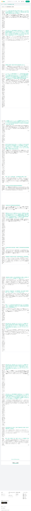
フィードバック (11, 496)
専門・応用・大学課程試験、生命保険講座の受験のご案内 (15, 176)
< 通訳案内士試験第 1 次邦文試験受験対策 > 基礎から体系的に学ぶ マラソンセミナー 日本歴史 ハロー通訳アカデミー (17, 278)
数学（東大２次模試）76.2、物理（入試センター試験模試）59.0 (17, 438)
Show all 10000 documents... (15, 459)
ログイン (27, 1)
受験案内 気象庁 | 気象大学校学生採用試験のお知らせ (15, 64)
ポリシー (17, 495)
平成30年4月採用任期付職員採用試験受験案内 (13, 185)
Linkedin (25, 494)
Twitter (25, 497)
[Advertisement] (15, 114)
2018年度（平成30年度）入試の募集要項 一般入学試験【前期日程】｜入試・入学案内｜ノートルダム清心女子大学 (17, 292)
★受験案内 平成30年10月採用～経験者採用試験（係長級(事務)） (17, 256)
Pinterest (25, 498)
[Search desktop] (19, 1)
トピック (5, 506)
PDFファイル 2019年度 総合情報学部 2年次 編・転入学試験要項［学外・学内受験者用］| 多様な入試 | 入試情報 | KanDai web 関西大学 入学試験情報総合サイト (17, 306)
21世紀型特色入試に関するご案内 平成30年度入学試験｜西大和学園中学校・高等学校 (16, 428)
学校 (1, 506)
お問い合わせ (10, 495)
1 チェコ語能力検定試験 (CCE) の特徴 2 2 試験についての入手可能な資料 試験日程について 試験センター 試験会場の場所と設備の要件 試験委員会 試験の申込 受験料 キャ (17, 12)
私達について (3, 494)
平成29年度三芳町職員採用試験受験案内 (12, 205)
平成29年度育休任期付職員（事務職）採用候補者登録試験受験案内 (17, 248)
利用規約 (17, 494)
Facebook (25, 495)
